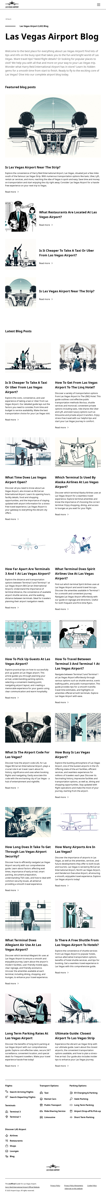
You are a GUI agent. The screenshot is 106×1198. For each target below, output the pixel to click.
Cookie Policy (92, 1185)
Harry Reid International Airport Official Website (22, 1187)
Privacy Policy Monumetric (73, 1185)
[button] (98, 5)
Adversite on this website (74, 1188)
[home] (12, 4)
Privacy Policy (55, 1185)
